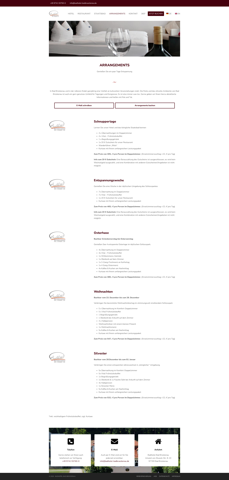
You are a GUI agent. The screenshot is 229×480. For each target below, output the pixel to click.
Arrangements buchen (145, 105)
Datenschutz (164, 476)
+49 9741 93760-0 (58, 3)
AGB (155, 476)
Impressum (176, 476)
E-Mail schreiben (84, 105)
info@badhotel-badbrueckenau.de (83, 3)
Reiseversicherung (143, 476)
